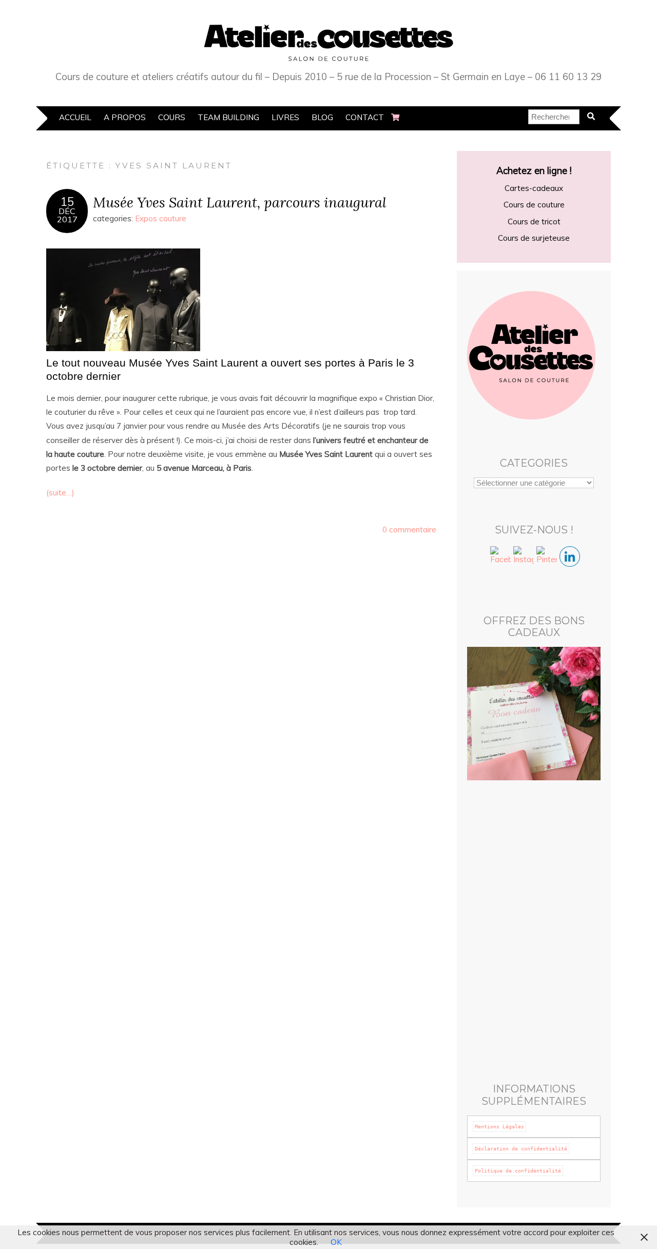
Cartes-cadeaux (534, 188)
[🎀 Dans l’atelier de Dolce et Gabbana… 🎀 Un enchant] (499, 922)
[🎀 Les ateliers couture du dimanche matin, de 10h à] (499, 1005)
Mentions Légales (499, 1126)
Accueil (75, 117)
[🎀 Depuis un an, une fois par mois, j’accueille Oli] (568, 1046)
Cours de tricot (534, 221)
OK (336, 1242)
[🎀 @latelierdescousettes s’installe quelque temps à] (499, 1046)
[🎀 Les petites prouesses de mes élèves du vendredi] (499, 840)
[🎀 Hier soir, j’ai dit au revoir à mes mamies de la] (499, 964)
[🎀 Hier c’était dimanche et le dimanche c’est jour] (568, 881)
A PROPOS (125, 117)
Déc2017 (67, 215)
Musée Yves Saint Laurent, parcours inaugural (240, 202)
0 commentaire (409, 529)
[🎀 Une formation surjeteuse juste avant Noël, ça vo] (568, 1005)
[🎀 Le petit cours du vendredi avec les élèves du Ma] (568, 840)
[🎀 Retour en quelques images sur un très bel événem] (568, 964)
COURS (171, 117)
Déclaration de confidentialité (521, 1148)
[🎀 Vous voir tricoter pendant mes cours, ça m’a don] (499, 881)
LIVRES (285, 117)
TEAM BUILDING (228, 117)
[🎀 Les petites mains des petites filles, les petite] (568, 922)
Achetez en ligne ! (534, 171)
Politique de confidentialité (518, 1171)
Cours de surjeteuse (534, 238)
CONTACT (364, 117)
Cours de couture (534, 204)
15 (67, 202)
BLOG (322, 117)
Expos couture (160, 218)
